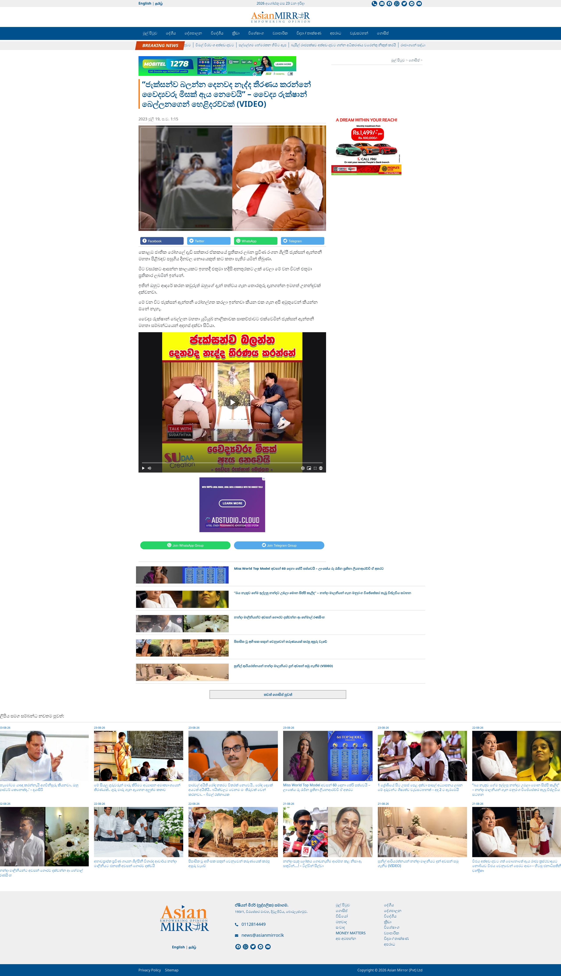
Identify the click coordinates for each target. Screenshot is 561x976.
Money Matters (351, 932)
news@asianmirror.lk (262, 935)
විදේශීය (217, 33)
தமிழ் (159, 3)
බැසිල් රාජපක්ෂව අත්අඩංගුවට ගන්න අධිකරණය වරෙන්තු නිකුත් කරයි (317, 45)
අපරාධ (335, 33)
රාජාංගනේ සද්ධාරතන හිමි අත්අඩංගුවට (404, 45)
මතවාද (341, 921)
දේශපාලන (193, 33)
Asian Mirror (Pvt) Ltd (404, 970)
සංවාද (340, 927)
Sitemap (172, 970)
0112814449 (253, 924)
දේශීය (171, 33)
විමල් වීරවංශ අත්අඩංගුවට (189, 45)
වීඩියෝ (342, 916)
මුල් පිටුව (150, 33)
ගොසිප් (383, 33)
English (144, 3)
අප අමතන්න (346, 938)
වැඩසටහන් (359, 33)
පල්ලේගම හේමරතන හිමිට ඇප (237, 45)
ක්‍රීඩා (236, 33)
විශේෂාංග (256, 33)
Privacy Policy (149, 970)
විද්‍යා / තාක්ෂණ (308, 33)
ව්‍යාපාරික (280, 33)
